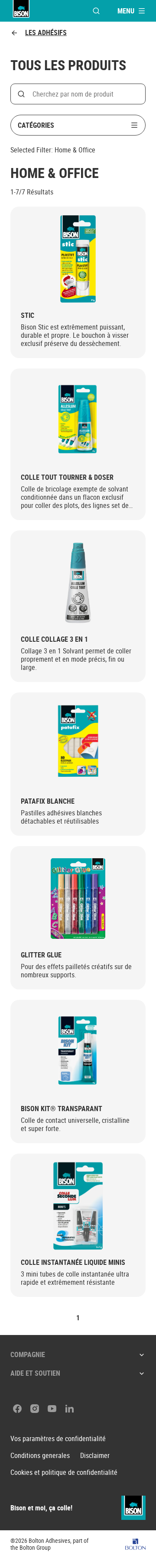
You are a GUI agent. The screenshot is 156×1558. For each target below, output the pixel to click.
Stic (27, 315)
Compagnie (27, 1354)
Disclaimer (95, 1455)
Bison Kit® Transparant (61, 1109)
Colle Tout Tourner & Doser (67, 477)
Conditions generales (40, 1455)
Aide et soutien (35, 1373)
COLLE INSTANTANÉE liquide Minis (73, 1262)
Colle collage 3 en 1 (54, 639)
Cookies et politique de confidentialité (63, 1472)
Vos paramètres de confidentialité (58, 1439)
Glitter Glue (41, 955)
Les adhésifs (46, 33)
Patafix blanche (48, 801)
